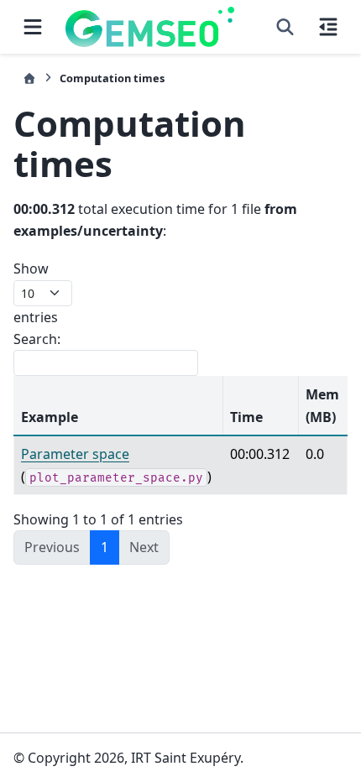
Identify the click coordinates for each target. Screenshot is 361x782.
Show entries (35, 292)
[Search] (285, 27)
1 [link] (104, 547)
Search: (36, 339)
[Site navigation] (32, 27)
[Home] (29, 78)
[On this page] (328, 27)
